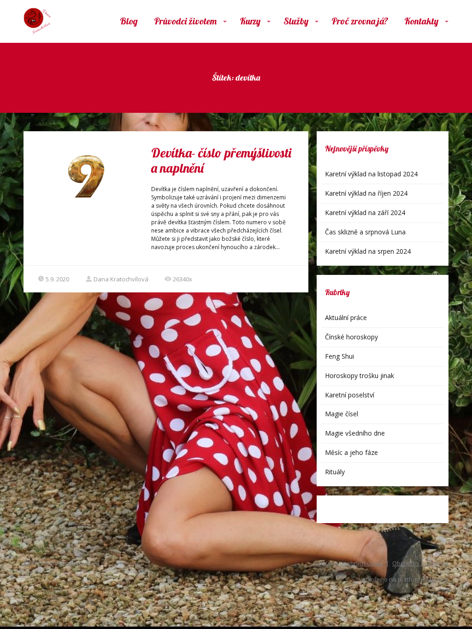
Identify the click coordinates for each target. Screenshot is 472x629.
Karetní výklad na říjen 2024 (366, 193)
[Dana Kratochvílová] (37, 21)
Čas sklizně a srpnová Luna (365, 231)
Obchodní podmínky (420, 563)
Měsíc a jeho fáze (351, 452)
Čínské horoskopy (351, 336)
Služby (295, 21)
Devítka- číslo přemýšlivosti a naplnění (221, 160)
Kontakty (421, 21)
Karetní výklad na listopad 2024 (371, 173)
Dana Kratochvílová (121, 279)
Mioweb (437, 579)
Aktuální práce (346, 317)
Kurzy (250, 21)
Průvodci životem (185, 21)
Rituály (335, 471)
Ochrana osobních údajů (348, 563)
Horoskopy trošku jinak (359, 375)
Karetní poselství (349, 394)
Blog (129, 21)
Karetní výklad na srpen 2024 (368, 251)
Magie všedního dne (355, 433)
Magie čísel (341, 413)
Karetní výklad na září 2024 (365, 212)
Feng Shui (339, 356)
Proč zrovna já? (359, 21)
